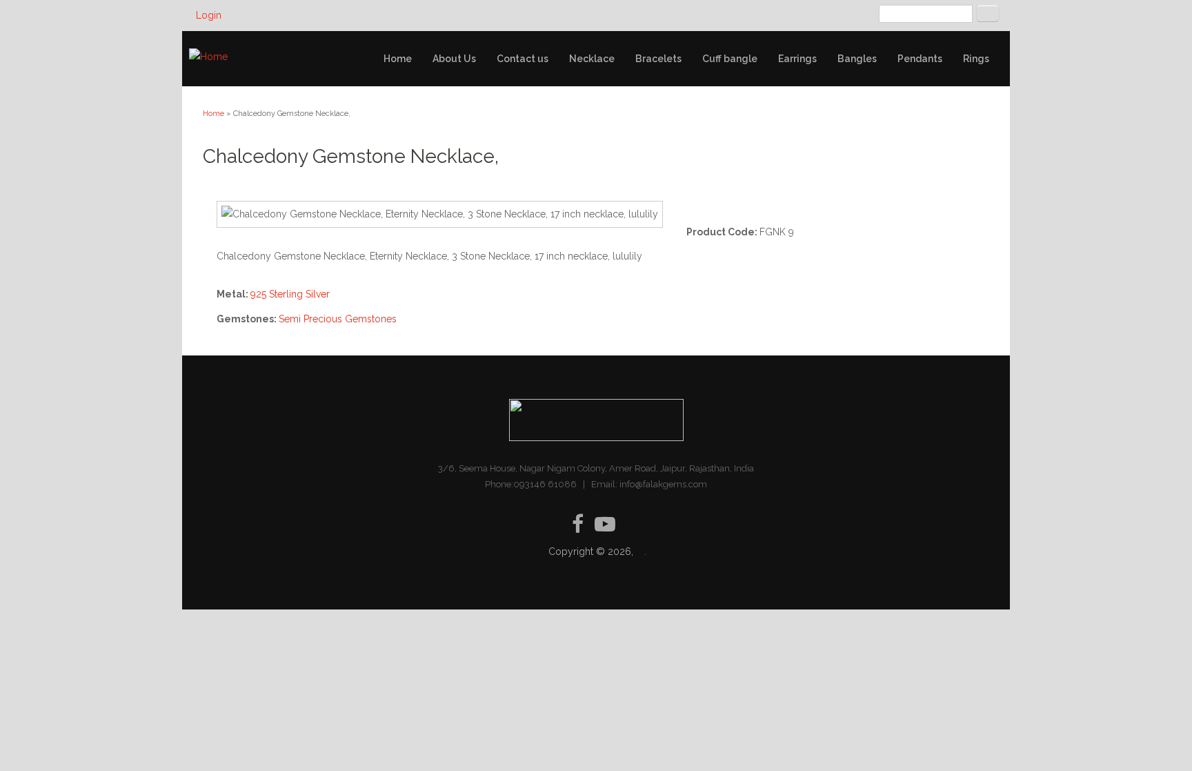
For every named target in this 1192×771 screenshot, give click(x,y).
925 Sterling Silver (290, 294)
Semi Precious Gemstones (338, 318)
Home (398, 58)
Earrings (797, 58)
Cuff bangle (729, 58)
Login (208, 15)
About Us (454, 58)
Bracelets (658, 58)
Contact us (522, 58)
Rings (976, 58)
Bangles (857, 58)
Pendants (919, 58)
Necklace (592, 58)
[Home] (208, 57)
